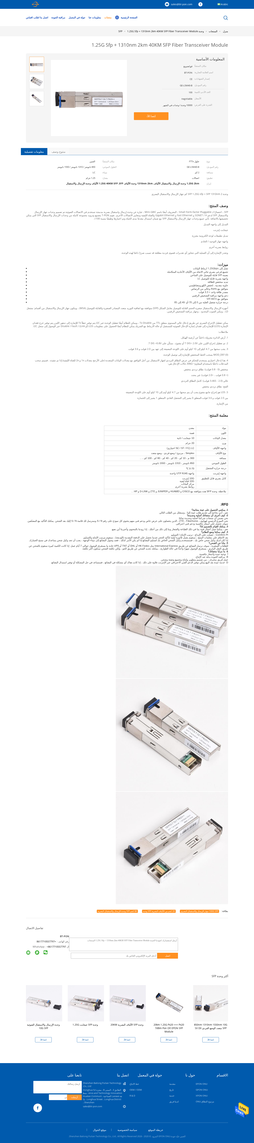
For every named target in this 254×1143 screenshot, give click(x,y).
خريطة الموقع (155, 1130)
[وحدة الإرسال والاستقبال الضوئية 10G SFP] (44, 1003)
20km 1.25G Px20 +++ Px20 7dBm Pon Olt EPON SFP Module (169, 1028)
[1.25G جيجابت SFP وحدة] (86, 1003)
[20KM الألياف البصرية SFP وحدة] (128, 1003)
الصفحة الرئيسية (129, 17)
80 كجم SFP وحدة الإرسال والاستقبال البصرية (117, 911)
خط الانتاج (134, 1083)
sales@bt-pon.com (181, 4)
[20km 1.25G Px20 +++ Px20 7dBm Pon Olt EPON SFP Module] (169, 1003)
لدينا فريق (174, 1101)
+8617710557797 (46, 941)
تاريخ (171, 1089)
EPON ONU (201, 1083)
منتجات (108, 17)
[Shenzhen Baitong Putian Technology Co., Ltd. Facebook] (201, 4)
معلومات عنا (95, 17)
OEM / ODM (136, 1089)
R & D (132, 1095)
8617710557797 (57, 946)
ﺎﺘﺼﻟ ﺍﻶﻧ (151, 116)
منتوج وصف (58, 152)
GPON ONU (202, 1089)
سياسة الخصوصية (127, 1130)
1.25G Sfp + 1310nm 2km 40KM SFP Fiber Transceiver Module (162, 31)
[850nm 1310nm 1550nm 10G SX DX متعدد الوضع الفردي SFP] (211, 1003)
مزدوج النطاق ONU (205, 1101)
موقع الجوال (99, 1130)
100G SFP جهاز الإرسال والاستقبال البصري (199, 911)
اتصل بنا (44, 17)
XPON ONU (202, 1095)
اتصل (167, 955)
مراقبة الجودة (58, 17)
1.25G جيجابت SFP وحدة (85, 1024)
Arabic (224, 4)
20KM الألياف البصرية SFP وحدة (127, 1024)
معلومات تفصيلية (34, 152)
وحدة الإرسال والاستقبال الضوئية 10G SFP (43, 1026)
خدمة (171, 1095)
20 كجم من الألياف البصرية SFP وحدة (159, 911)
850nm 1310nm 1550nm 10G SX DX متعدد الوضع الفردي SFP (210, 1026)
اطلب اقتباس (32, 17)
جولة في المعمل (77, 17)
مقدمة (172, 1083)
